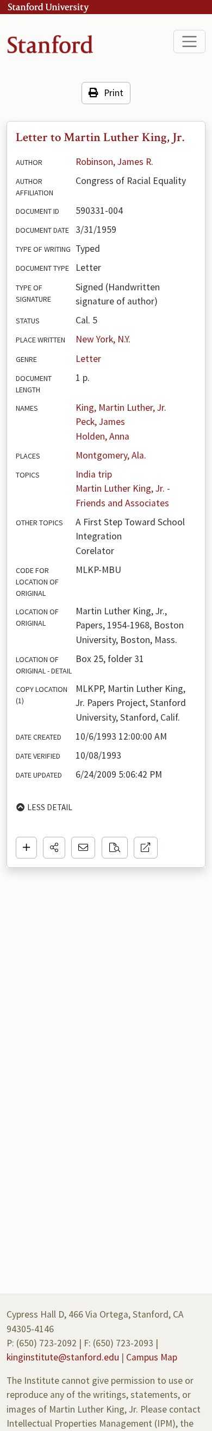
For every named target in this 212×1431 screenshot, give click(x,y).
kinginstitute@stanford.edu (63, 1357)
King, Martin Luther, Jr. (121, 408)
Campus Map (151, 1357)
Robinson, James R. (114, 162)
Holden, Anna (102, 436)
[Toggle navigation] (189, 41)
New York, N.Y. (103, 339)
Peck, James (100, 422)
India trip (94, 474)
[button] (54, 847)
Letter (88, 359)
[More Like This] (115, 847)
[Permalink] (146, 847)
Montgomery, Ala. (111, 455)
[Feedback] (83, 847)
